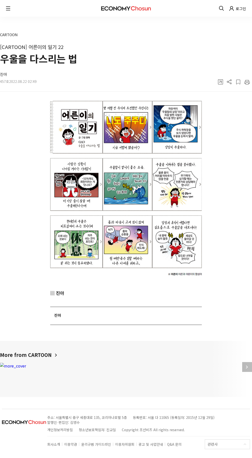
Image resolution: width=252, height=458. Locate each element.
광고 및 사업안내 (151, 444)
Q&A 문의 (174, 444)
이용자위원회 (124, 444)
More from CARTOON (26, 354)
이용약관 (70, 444)
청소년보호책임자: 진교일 (97, 429)
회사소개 (53, 444)
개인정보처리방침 (60, 429)
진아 (3, 74)
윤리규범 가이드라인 (96, 444)
